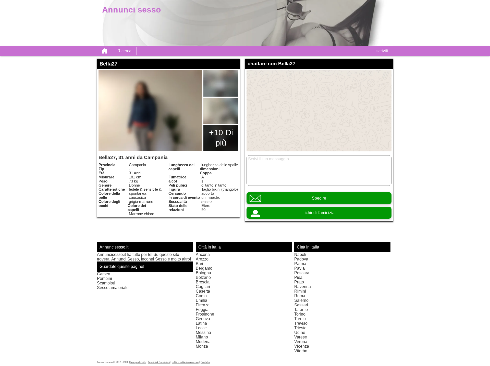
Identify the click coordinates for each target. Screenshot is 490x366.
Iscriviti (381, 51)
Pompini (104, 278)
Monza (202, 346)
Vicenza (301, 346)
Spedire (319, 198)
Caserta (203, 291)
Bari (199, 264)
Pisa (298, 277)
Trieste (300, 328)
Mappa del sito (138, 362)
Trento (300, 319)
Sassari (301, 305)
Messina (203, 332)
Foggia (202, 309)
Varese (300, 337)
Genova (203, 319)
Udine (299, 332)
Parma (300, 264)
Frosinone (205, 314)
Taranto (301, 309)
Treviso (301, 323)
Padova (301, 259)
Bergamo (204, 268)
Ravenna (302, 286)
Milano (202, 337)
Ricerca (124, 51)
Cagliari (203, 286)
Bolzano (203, 277)
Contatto (205, 362)
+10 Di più (221, 137)
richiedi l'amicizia (319, 213)
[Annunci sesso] (104, 51)
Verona (300, 341)
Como (201, 296)
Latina (201, 323)
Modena (203, 341)
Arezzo (202, 259)
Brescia (203, 282)
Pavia (299, 268)
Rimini (300, 291)
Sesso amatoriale (113, 287)
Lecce (201, 328)
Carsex (103, 274)
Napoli (300, 254)
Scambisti (106, 283)
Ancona (203, 254)
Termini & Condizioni (159, 362)
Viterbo (300, 351)
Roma (299, 296)
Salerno (301, 300)
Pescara (301, 273)
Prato (299, 282)
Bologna (203, 273)
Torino (299, 314)
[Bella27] (150, 110)
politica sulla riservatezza (185, 362)
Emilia (201, 300)
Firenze (203, 305)
